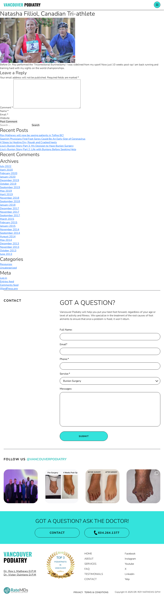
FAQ (87, 569)
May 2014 (6, 240)
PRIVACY (78, 592)
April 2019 (6, 194)
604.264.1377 (109, 533)
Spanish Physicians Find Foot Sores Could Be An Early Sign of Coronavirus (42, 139)
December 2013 (9, 243)
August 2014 (8, 236)
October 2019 (8, 184)
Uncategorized (8, 268)
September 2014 (10, 233)
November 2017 (9, 212)
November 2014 (9, 229)
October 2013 (8, 250)
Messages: (66, 389)
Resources (6, 264)
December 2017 (9, 208)
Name (4, 111)
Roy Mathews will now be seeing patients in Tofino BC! (32, 135)
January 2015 (8, 226)
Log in (3, 278)
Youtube (129, 564)
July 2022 (5, 166)
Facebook (130, 553)
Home (88, 553)
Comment (6, 107)
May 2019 (6, 191)
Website (4, 118)
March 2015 (7, 219)
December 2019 (9, 180)
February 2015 (8, 222)
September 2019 (10, 187)
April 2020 (6, 170)
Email (4, 114)
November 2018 (9, 198)
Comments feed (9, 285)
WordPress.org (9, 288)
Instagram (130, 559)
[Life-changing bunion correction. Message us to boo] (102, 486)
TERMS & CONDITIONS (96, 592)
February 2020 (8, 173)
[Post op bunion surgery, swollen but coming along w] (62, 486)
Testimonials (93, 574)
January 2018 (8, 205)
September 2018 (10, 201)
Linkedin (129, 574)
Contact (57, 533)
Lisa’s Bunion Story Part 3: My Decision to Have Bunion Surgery (37, 146)
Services (90, 564)
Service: (65, 374)
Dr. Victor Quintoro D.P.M (20, 574)
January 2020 (8, 177)
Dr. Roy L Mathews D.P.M (20, 571)
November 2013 (9, 247)
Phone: (64, 359)
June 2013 (6, 254)
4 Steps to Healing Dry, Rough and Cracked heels (28, 142)
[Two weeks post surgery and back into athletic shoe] (143, 486)
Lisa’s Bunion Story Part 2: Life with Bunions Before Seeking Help (38, 149)
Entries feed (7, 281)
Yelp (127, 579)
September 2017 (10, 215)
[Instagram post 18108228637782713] (21, 486)
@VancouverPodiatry (46, 459)
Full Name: (66, 329)
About (89, 559)
